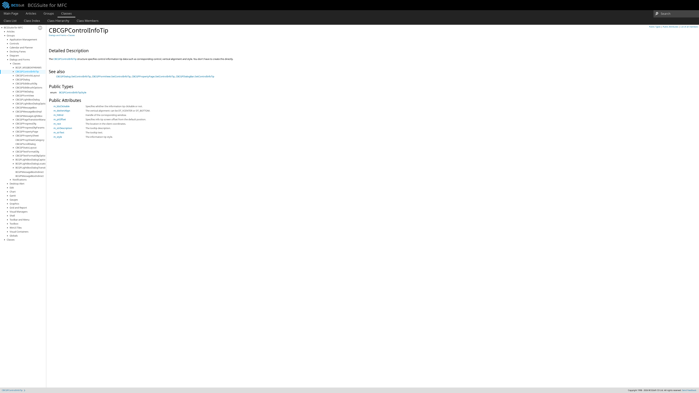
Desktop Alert (17, 183)
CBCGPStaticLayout (26, 147)
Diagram (14, 55)
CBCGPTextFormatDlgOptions (31, 155)
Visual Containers (19, 231)
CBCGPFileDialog (24, 91)
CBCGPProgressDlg (25, 123)
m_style (58, 136)
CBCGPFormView (24, 95)
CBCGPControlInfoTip (27, 71)
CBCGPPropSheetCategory (29, 140)
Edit (12, 187)
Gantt (13, 195)
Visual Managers (18, 211)
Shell (12, 215)
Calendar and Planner (21, 47)
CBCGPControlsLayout (27, 75)
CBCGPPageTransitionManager (32, 119)
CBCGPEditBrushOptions (28, 87)
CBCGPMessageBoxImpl (28, 111)
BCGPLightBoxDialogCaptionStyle (33, 159)
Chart (13, 191)
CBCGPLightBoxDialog (27, 99)
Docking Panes (18, 51)
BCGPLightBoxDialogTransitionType (34, 167)
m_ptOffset (60, 119)
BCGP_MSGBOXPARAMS (28, 67)
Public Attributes (670, 26)
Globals (14, 235)
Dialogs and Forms (20, 59)
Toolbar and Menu (19, 219)
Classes (16, 63)
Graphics (14, 203)
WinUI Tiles (16, 227)
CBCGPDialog (22, 79)
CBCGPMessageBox (26, 107)
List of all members (689, 26)
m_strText (59, 132)
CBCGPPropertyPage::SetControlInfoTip (153, 76)
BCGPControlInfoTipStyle (72, 92)
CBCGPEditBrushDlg (26, 83)
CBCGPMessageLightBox (28, 116)
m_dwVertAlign (62, 110)
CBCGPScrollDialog (25, 144)
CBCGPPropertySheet (27, 135)
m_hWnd (58, 115)
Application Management (23, 39)
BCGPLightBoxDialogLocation (31, 163)
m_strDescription (63, 128)
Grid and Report (18, 207)
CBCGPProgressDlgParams (29, 127)
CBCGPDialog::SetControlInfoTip (73, 76)
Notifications (20, 179)
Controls (14, 43)
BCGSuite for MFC (13, 27)
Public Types (655, 26)
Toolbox (14, 223)
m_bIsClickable (62, 106)
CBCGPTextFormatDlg (27, 151)
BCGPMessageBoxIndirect (29, 172)
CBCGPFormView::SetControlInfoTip (111, 76)
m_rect (57, 123)
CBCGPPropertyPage (26, 131)
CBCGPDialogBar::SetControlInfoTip (195, 76)
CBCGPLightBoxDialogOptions (31, 103)
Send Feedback (689, 390)
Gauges (14, 199)
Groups (11, 35)
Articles (11, 31)
